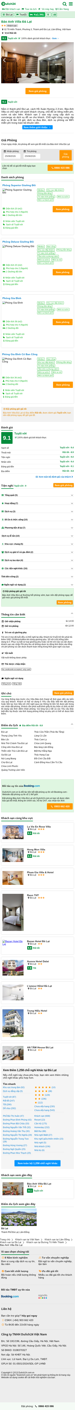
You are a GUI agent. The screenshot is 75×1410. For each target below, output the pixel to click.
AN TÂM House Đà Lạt (40, 1047)
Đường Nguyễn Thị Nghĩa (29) (17, 1135)
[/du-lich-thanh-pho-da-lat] (19, 1217)
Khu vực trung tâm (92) (14, 1087)
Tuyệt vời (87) (9, 1097)
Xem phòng (65, 602)
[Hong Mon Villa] (13, 855)
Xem (54, 38)
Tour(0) (23, 14)
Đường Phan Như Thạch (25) (17, 1153)
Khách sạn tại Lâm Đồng (57, 1239)
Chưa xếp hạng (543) (44, 1110)
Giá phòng (65, 155)
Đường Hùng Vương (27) (15, 1145)
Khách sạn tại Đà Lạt (10, 1242)
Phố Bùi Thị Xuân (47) (13, 1116)
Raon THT (33, 895)
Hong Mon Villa (36, 849)
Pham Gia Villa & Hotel (40, 872)
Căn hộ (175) (40, 1123)
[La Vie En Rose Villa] (13, 832)
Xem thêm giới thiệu (36, 127)
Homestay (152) (42, 1127)
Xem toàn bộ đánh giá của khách (54, 477)
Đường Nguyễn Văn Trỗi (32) (17, 1127)
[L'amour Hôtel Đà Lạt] (13, 993)
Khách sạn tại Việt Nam (27, 1239)
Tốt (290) (7, 1104)
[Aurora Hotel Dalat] (13, 968)
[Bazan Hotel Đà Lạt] (13, 942)
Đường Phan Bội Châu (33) (16, 1123)
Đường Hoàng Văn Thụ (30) (16, 1131)
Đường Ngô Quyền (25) (14, 1149)
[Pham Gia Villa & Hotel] (13, 878)
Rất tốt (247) (9, 1101)
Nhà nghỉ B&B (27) (43, 1135)
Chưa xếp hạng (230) (44, 1106)
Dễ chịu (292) (9, 1108)
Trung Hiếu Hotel (37, 1010)
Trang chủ (5, 1239)
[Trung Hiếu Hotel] (13, 1023)
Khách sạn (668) (42, 1116)
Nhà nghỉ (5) (40, 1142)
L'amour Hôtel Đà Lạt (39, 986)
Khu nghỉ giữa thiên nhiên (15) (48, 1139)
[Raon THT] (13, 912)
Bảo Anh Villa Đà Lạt (39, 1183)
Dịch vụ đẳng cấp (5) (13, 1091)
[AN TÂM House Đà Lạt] (13, 1053)
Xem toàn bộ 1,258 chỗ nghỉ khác (37, 1163)
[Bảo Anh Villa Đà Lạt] (13, 1189)
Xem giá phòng (38, 91)
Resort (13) (39, 1120)
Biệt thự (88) (40, 1131)
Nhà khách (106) (42, 1146)
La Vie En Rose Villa (39, 826)
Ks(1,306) (38, 14)
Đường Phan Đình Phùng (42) (17, 1120)
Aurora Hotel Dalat (38, 961)
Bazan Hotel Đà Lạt (38, 941)
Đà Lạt (9, 14)
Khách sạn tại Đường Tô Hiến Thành (45, 1242)
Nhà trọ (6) (39, 1150)
